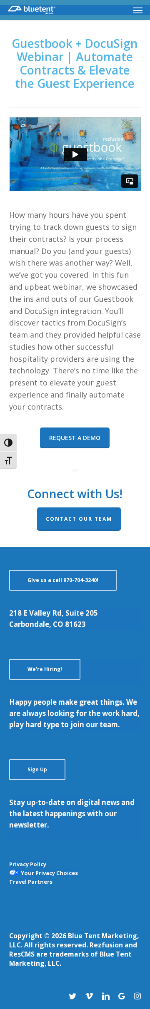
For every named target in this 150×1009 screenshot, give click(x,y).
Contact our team (79, 518)
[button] (137, 10)
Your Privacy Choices (49, 873)
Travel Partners (30, 881)
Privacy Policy (27, 864)
